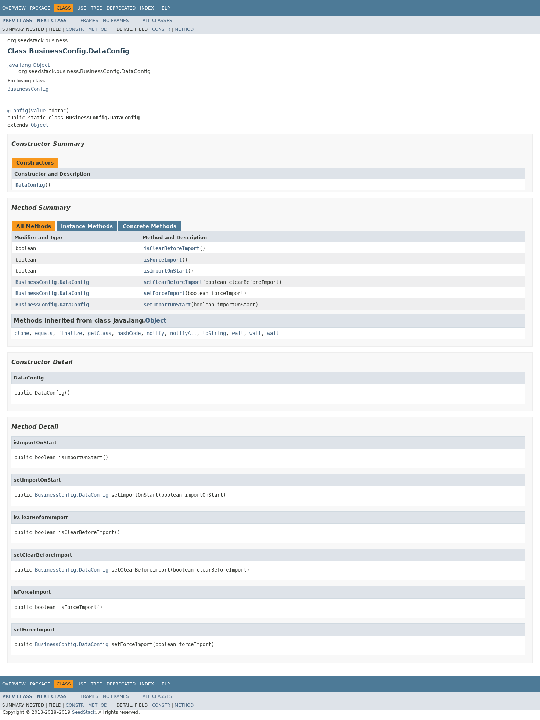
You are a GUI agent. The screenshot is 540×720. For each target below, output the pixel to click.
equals (44, 333)
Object (39, 125)
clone (21, 333)
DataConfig (30, 185)
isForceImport (163, 260)
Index (147, 8)
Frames (89, 20)
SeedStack (84, 712)
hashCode (129, 333)
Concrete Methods (149, 226)
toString (214, 333)
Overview (14, 8)
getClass (99, 333)
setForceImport (164, 293)
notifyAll (183, 333)
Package (40, 8)
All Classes (157, 20)
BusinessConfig (27, 89)
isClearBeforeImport (171, 248)
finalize (70, 333)
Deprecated (121, 8)
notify (155, 333)
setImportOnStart (167, 304)
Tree (96, 8)
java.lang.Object (28, 65)
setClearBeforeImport (173, 282)
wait (238, 333)
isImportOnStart (166, 271)
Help (164, 8)
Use (81, 8)
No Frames (116, 20)
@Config (17, 111)
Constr (75, 29)
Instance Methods (87, 226)
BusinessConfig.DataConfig (52, 282)
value (38, 111)
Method (97, 29)
